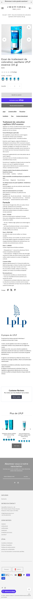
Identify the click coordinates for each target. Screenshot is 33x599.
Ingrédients (5, 116)
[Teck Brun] (9, 440)
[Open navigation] (3, 8)
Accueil (4, 15)
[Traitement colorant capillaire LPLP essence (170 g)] (9, 424)
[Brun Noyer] (6, 440)
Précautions (22, 111)
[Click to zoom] (29, 27)
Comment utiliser (12, 111)
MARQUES (4, 530)
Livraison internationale (22, 116)
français (6, 569)
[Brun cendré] (14, 440)
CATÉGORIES (4, 528)
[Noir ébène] (4, 440)
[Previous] (1, 2)
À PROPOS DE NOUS (6, 532)
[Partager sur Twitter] (11, 290)
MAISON (3, 524)
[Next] (31, 2)
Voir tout (16, 445)
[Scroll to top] (29, 594)
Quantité (3, 86)
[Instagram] (18, 483)
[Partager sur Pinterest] (15, 290)
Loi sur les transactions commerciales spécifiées (12, 551)
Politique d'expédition (6, 545)
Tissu (12, 116)
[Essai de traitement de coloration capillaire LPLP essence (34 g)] (24, 424)
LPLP (9, 15)
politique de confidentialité (7, 549)
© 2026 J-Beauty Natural (7, 595)
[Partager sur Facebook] (7, 290)
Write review (16, 397)
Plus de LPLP (16, 413)
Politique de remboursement (8, 547)
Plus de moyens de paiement (16, 105)
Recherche (4, 499)
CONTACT (4, 534)
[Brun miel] (11, 440)
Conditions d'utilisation (7, 543)
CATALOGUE (4, 526)
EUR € (19, 569)
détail (4, 111)
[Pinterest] (14, 483)
